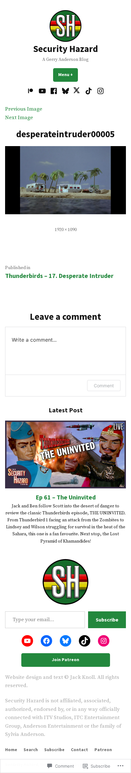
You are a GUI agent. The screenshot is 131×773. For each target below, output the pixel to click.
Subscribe (107, 619)
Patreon (103, 749)
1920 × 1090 (66, 230)
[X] (77, 91)
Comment (104, 385)
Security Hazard (65, 49)
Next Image (19, 117)
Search (31, 749)
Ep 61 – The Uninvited (66, 497)
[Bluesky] (66, 91)
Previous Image (23, 109)
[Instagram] (99, 91)
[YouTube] (42, 91)
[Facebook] (54, 91)
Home (11, 749)
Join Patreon (65, 659)
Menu (68, 74)
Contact (79, 749)
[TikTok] (89, 91)
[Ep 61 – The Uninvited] (65, 454)
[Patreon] (31, 91)
